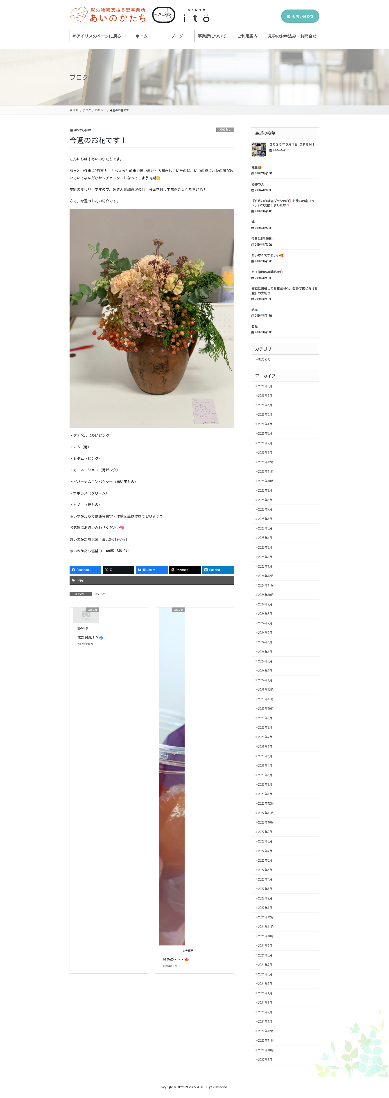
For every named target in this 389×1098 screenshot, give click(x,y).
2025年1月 (265, 566)
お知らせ (225, 129)
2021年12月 (266, 917)
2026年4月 (265, 424)
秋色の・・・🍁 (176, 959)
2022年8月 (265, 841)
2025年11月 (266, 471)
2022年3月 (265, 888)
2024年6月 (265, 632)
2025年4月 (265, 537)
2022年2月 (265, 898)
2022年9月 (265, 831)
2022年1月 (265, 907)
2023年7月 (265, 737)
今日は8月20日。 (263, 238)
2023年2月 (265, 784)
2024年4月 (265, 651)
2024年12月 (266, 576)
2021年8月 (265, 955)
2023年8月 (265, 727)
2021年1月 (265, 1021)
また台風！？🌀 (90, 637)
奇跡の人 (257, 184)
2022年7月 (265, 851)
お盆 (254, 326)
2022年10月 (266, 822)
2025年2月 (265, 557)
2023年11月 (266, 699)
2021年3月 (265, 1002)
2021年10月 (266, 936)
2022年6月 (265, 860)
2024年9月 (265, 604)
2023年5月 (265, 756)
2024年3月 (265, 661)
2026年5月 (265, 414)
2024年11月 (266, 585)
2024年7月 (265, 623)
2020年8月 (265, 1059)
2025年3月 (265, 547)
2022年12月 (266, 803)
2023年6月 (265, 746)
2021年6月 (265, 974)
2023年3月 (265, 775)
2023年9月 (265, 718)
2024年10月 (266, 594)
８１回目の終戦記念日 (267, 272)
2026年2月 (265, 443)
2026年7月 (265, 395)
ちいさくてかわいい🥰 (267, 255)
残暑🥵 (256, 167)
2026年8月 (265, 386)
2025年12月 (266, 462)
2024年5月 (265, 642)
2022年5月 (265, 870)
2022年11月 (266, 813)
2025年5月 (265, 528)
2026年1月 (265, 452)
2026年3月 (265, 433)
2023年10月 (266, 708)
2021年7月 (265, 964)
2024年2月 (265, 670)
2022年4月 (265, 879)
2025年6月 (265, 518)
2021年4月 (265, 993)
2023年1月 (265, 794)
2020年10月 (266, 1050)
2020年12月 (266, 1031)
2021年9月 (265, 945)
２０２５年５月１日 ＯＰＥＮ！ (292, 144)
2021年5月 (265, 983)
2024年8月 (265, 613)
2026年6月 (265, 405)
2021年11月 (266, 926)
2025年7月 (265, 509)
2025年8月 (265, 500)
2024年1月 (265, 680)
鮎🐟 (254, 309)
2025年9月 (265, 490)
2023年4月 (265, 765)
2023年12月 (266, 689)
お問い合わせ (303, 16)
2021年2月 (265, 1012)
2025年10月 (266, 481)
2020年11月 (266, 1040)
